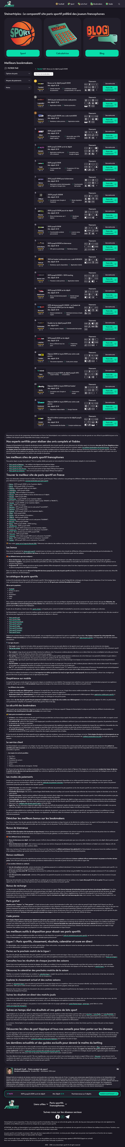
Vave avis (12, 534)
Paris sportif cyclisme (15, 624)
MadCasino (12, 499)
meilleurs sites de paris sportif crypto (30, 803)
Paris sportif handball (15, 628)
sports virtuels (37, 609)
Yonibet (11, 540)
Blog (102, 53)
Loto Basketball (108, 1014)
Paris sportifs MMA (14, 619)
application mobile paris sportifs (104, 694)
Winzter (11, 494)
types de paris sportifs (86, 637)
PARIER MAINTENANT (107, 1094)
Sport (72, 4)
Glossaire (97, 1056)
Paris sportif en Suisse (15, 466)
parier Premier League (75, 1003)
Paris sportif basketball (16, 622)
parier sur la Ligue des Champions (17, 1005)
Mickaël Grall (20, 1069)
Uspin (11, 505)
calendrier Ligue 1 (45, 974)
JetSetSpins (12, 490)
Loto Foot (84, 4)
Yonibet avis (12, 530)
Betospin (11, 521)
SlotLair (11, 515)
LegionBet (12, 492)
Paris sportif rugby (14, 626)
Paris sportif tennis (14, 632)
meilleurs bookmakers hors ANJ (92, 736)
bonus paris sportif (29, 551)
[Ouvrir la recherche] (119, 4)
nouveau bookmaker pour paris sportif (36, 480)
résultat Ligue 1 (99, 966)
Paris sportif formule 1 (15, 630)
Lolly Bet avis (13, 526)
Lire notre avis (110, 83)
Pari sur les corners (14, 648)
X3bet (11, 513)
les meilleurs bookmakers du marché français (95, 447)
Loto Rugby (97, 1014)
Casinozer (12, 536)
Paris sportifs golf (14, 617)
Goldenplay (12, 519)
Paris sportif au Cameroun (17, 470)
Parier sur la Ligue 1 (111, 957)
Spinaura (12, 507)
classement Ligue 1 (19, 983)
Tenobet (11, 503)
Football (61, 4)
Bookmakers (98, 4)
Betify (11, 538)
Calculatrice (62, 53)
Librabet (11, 496)
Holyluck (11, 511)
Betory (11, 484)
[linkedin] (117, 1069)
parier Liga (86, 1003)
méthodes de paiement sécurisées (53, 782)
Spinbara (12, 509)
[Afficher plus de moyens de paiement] (96, 89)
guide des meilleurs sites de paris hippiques (44, 1038)
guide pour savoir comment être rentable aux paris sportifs (42, 1051)
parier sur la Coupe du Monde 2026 (26, 543)
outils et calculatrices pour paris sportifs (75, 935)
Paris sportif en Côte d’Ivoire (17, 468)
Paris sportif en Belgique (16, 464)
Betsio (11, 523)
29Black (11, 517)
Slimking (11, 488)
